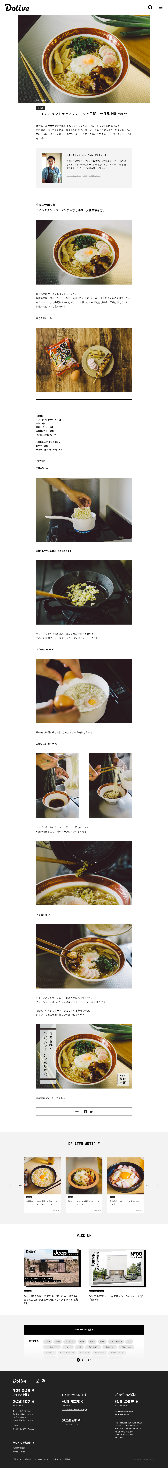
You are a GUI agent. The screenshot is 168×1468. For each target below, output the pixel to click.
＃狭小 (92, 1341)
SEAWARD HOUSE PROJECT (126, 1426)
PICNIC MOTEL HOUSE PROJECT (128, 1423)
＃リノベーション (116, 1341)
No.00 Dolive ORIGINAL (124, 1411)
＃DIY (129, 1341)
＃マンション (69, 1341)
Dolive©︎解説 (27, 1291)
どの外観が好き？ (19, 1417)
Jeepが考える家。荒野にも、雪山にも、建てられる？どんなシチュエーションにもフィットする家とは (51, 1299)
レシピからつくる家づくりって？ (73, 1410)
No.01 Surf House (122, 1415)
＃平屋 (82, 1341)
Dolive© (16, 1425)
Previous (16, 1186)
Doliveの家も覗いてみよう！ (24, 1420)
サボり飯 (41, 108)
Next (152, 1186)
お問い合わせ (17, 1459)
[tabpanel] (84, 1185)
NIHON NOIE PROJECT (124, 1432)
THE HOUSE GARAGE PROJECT (128, 1429)
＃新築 (47, 1341)
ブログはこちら (74, 176)
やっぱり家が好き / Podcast (23, 1429)
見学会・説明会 (19, 1452)
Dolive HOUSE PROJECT (96, 1291)
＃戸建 (57, 1341)
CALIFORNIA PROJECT (124, 1435)
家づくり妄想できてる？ (22, 1411)
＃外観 (102, 1341)
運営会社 (28, 1459)
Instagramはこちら (91, 176)
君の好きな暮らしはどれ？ (23, 1414)
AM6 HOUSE (120, 1438)
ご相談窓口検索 (19, 1448)
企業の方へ (57, 1459)
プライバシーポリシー (42, 1459)
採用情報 (67, 1459)
